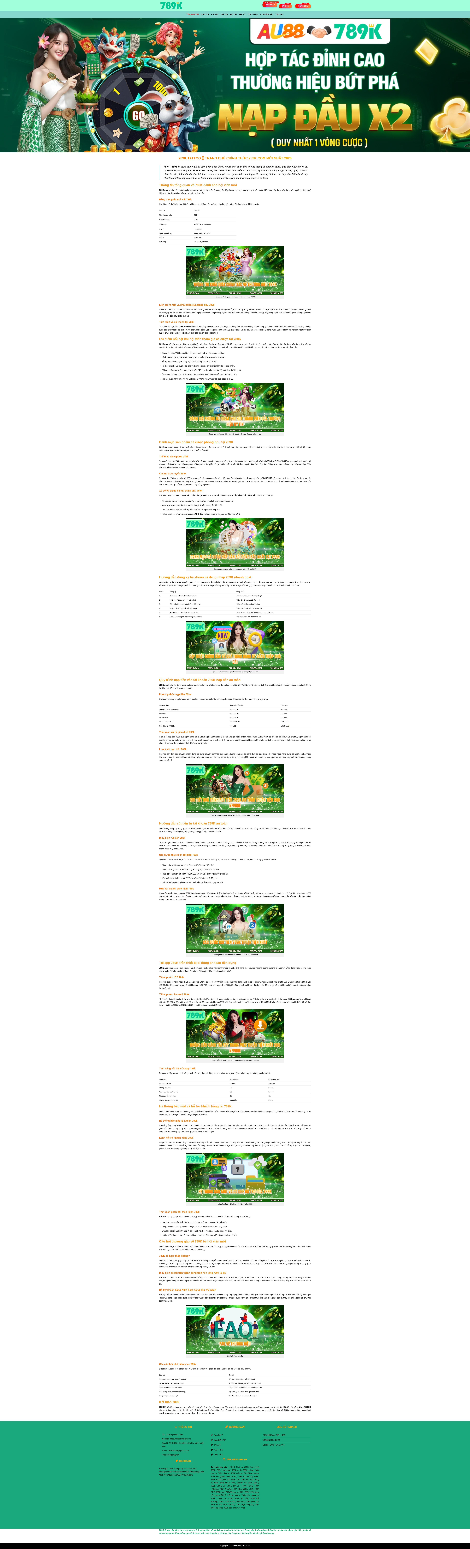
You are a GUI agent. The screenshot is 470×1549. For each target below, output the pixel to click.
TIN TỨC (279, 14)
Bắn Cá (205, 14)
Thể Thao (252, 14)
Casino (215, 14)
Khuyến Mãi (266, 14)
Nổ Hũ (233, 14)
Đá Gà (224, 14)
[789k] (171, 5)
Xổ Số (242, 14)
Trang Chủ (192, 14)
